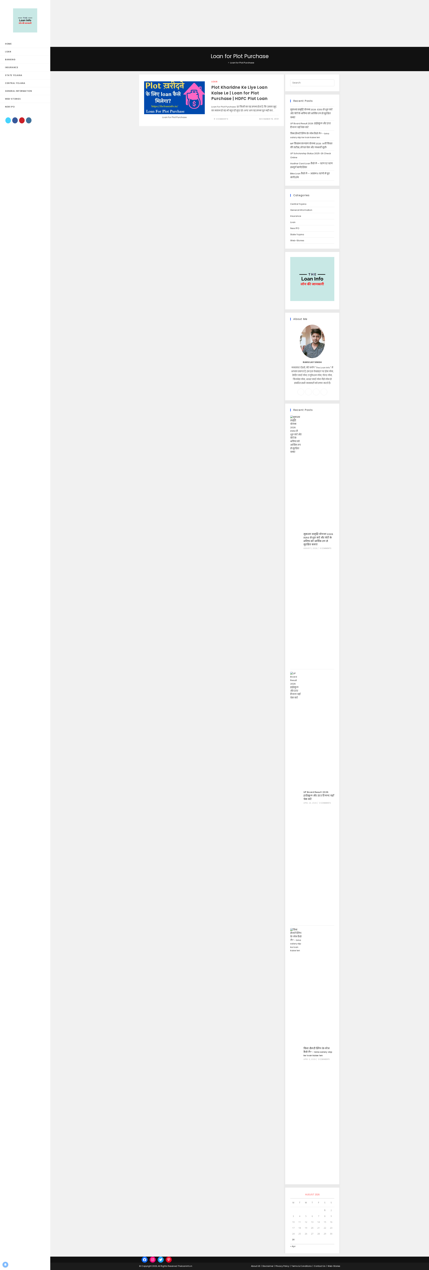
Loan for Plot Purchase (242, 62)
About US (255, 1266)
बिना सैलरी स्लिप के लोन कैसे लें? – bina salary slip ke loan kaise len (317, 1052)
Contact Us (319, 1266)
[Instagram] (29, 120)
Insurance (295, 216)
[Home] (226, 62)
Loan (214, 81)
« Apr (293, 1246)
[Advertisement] (100, 23)
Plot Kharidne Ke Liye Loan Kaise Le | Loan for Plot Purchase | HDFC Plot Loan (239, 93)
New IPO (294, 228)
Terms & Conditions (301, 1266)
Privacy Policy (282, 1266)
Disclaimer (267, 1266)
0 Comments (221, 119)
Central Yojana (298, 204)
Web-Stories (297, 240)
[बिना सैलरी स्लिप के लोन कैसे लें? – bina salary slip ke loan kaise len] (296, 1053)
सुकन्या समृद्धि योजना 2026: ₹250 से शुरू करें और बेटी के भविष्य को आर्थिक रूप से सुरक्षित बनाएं (311, 113)
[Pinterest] (22, 120)
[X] (8, 120)
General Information (301, 210)
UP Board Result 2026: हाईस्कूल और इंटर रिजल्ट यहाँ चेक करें (318, 796)
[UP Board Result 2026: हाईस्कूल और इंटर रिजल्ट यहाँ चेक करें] (296, 797)
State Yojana (297, 234)
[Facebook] (15, 120)
